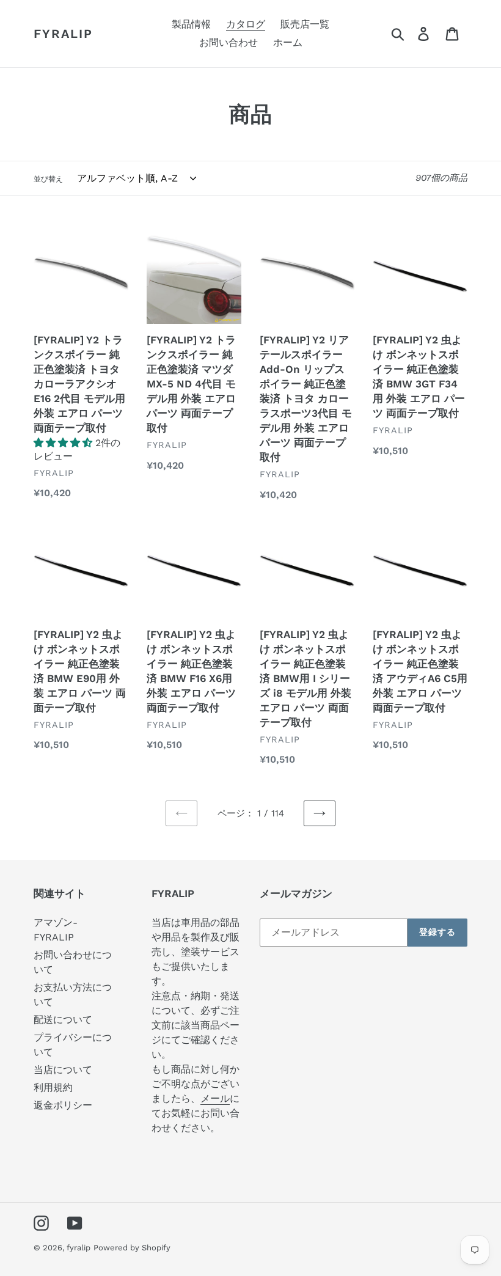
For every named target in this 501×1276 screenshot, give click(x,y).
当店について (63, 1070)
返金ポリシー (63, 1105)
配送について (63, 1019)
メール (215, 1098)
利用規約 (53, 1087)
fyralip (63, 33)
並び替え (48, 179)
